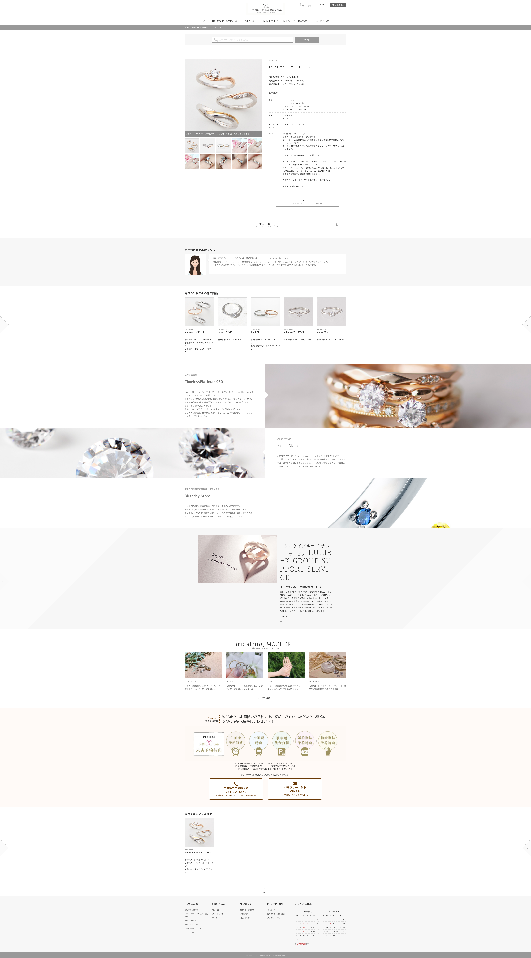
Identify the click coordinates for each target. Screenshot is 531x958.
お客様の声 (244, 914)
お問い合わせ (245, 918)
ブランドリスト (218, 914)
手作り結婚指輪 (190, 920)
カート (310, 5)
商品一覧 (195, 27)
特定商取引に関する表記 (276, 914)
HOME (187, 27)
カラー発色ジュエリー (193, 928)
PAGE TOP (265, 893)
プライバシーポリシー (275, 918)
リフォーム (216, 918)
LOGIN (320, 4)
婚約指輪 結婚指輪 (191, 910)
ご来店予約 (339, 4)
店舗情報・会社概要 (247, 910)
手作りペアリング (191, 924)
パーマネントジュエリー (194, 932)
